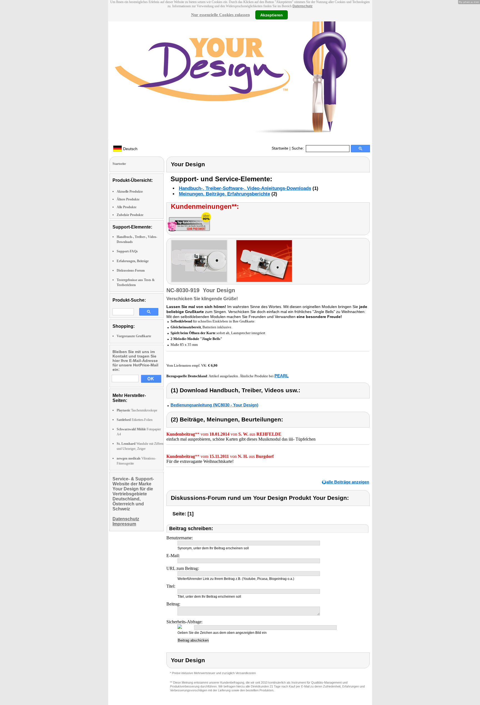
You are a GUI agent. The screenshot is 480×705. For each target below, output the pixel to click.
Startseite (280, 148)
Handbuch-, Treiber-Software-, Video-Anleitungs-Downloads (245, 188)
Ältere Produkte (128, 199)
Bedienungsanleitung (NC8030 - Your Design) (214, 405)
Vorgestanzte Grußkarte (134, 336)
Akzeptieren (271, 15)
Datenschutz (302, 6)
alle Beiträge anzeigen (347, 482)
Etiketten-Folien (134, 420)
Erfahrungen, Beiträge (133, 261)
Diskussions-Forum (131, 270)
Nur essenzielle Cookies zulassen (220, 15)
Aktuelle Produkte (130, 191)
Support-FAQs (127, 251)
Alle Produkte (126, 207)
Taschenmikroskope (137, 410)
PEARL (281, 375)
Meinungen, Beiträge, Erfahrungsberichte (224, 194)
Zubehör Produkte (130, 215)
